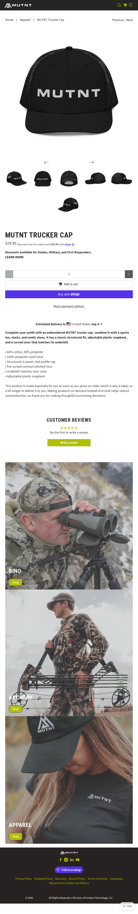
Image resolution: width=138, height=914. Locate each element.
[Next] (92, 162)
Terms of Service (97, 879)
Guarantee (116, 879)
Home (9, 20)
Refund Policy (77, 879)
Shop (15, 582)
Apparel (25, 20)
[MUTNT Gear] (59, 5)
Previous (118, 20)
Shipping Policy (43, 879)
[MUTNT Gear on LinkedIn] (72, 861)
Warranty (60, 879)
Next (129, 20)
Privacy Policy (23, 879)
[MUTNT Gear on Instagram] (66, 861)
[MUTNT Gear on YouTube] (78, 861)
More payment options (69, 306)
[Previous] (46, 162)
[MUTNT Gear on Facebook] (61, 861)
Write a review (69, 443)
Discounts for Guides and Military (69, 883)
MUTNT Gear (40, 898)
